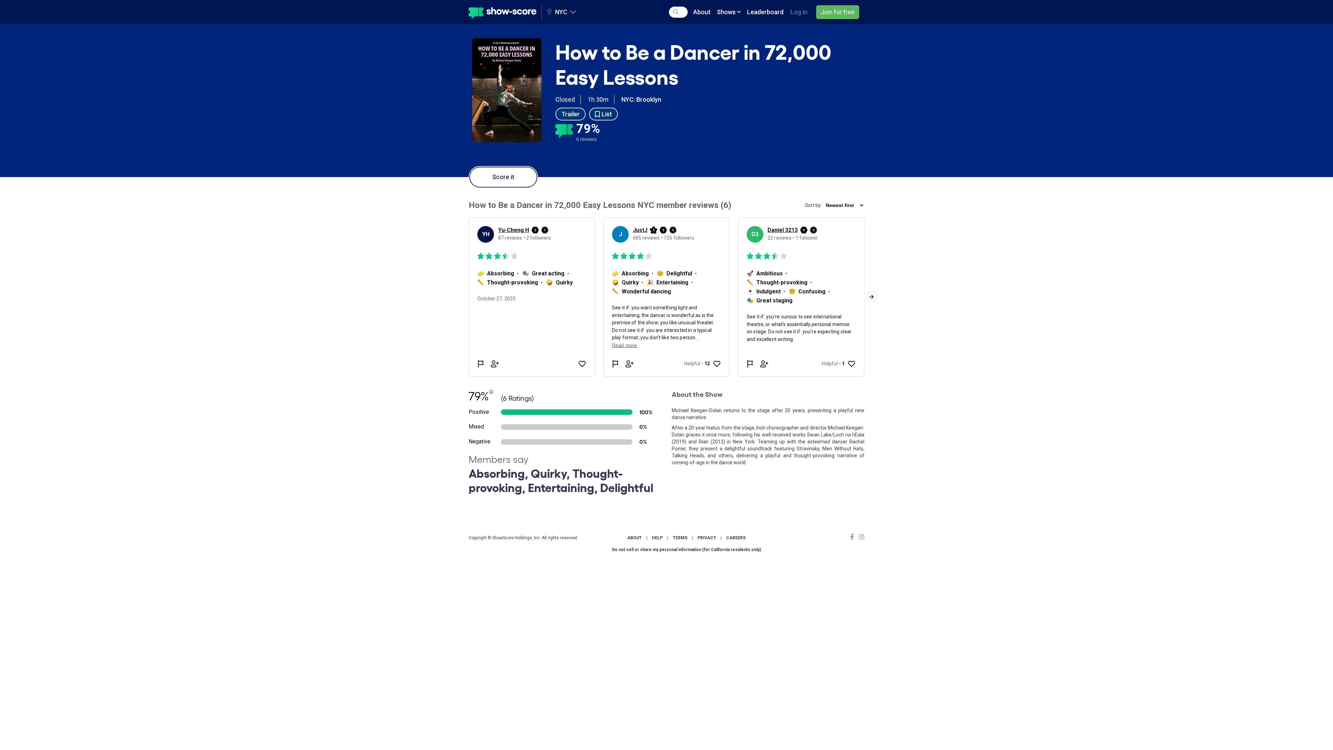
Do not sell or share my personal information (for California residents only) (686, 549)
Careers (736, 537)
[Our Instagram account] (860, 537)
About (702, 12)
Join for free (838, 12)
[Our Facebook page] (853, 537)
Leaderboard (765, 12)
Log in (798, 12)
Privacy (706, 537)
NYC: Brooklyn (641, 99)
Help (657, 537)
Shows (727, 12)
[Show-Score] (502, 12)
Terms (680, 537)
